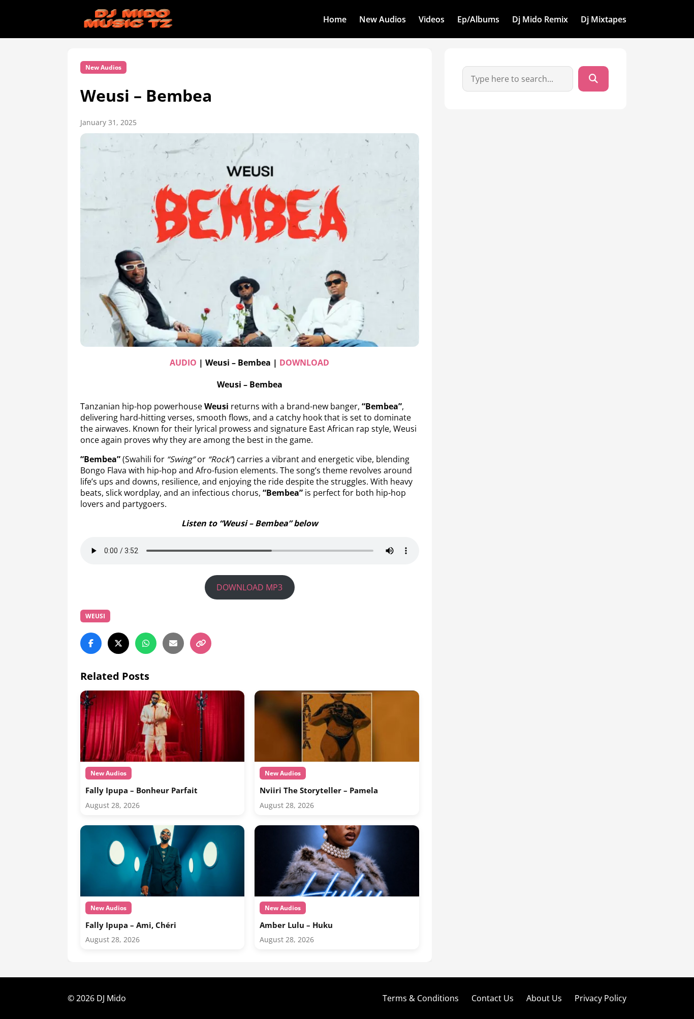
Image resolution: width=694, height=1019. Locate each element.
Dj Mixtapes (603, 19)
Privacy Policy (600, 998)
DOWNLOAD (304, 362)
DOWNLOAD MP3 (249, 587)
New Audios (382, 19)
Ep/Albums (478, 19)
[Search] (593, 79)
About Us (544, 998)
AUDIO (184, 362)
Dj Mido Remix (540, 19)
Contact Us (492, 998)
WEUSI (95, 616)
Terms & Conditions (421, 998)
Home (334, 19)
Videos (432, 19)
